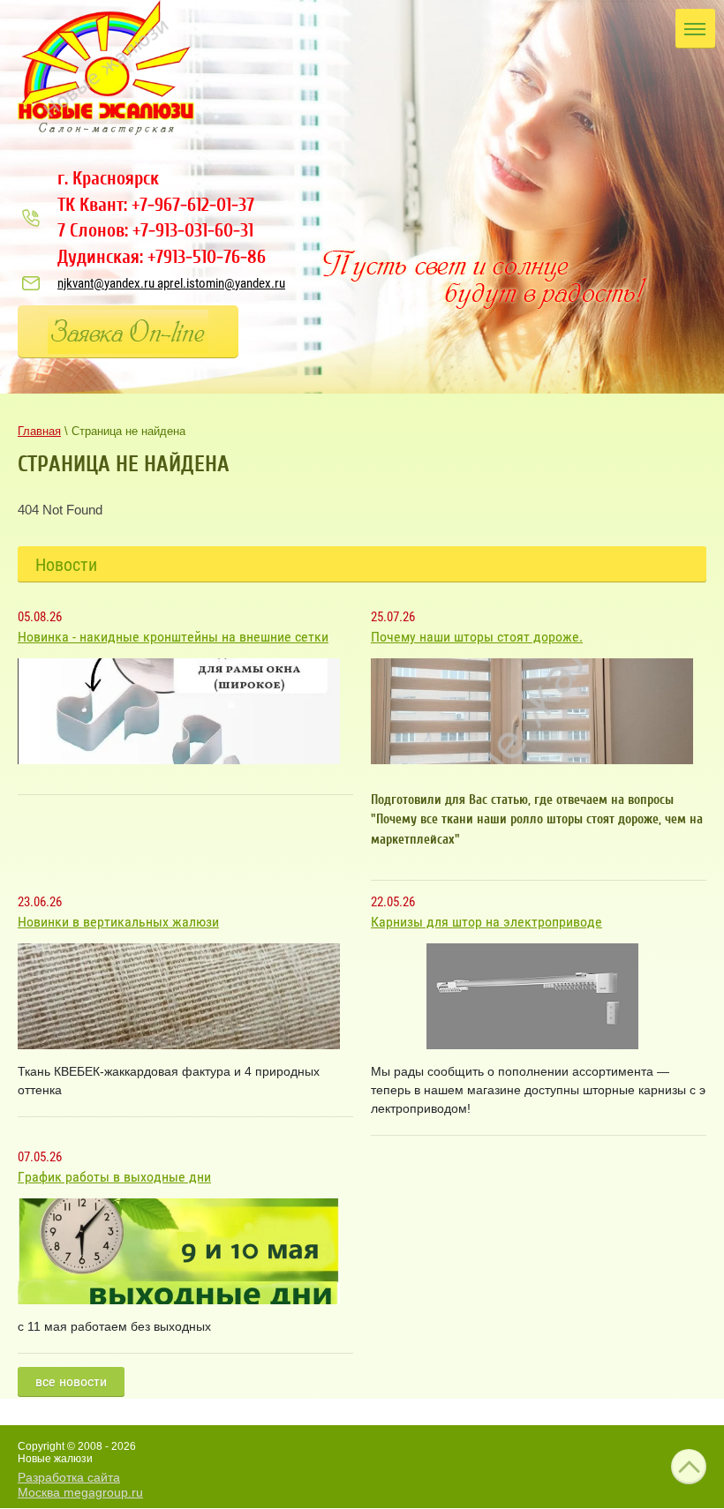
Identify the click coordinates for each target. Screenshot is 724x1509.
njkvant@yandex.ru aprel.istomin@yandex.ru (171, 283)
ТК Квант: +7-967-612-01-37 (155, 204)
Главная (39, 431)
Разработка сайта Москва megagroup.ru (80, 1484)
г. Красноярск (108, 178)
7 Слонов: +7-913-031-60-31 (155, 230)
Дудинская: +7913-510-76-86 (161, 256)
